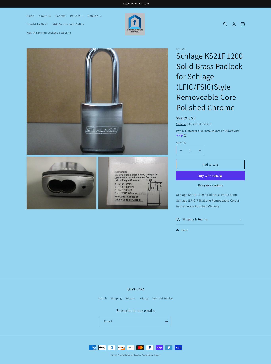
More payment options (210, 185)
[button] (77, 16)
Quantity (181, 142)
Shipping (181, 123)
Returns (131, 298)
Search (102, 298)
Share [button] (184, 230)
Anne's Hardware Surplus (129, 355)
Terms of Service (162, 298)
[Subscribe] (166, 321)
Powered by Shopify (151, 355)
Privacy (143, 298)
